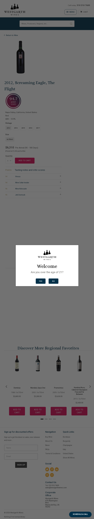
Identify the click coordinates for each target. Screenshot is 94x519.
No (53, 281)
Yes (40, 281)
